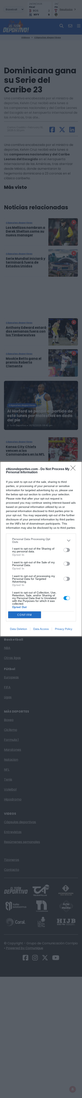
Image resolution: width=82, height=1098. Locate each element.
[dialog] (41, 549)
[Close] (74, 469)
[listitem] (41, 540)
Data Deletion (18, 628)
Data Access (41, 628)
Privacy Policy (63, 628)
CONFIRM (24, 614)
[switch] (66, 550)
